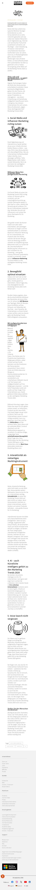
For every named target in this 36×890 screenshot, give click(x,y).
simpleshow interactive (8, 803)
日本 (26, 886)
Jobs (3, 765)
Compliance (5, 824)
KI (25, 746)
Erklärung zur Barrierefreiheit (10, 860)
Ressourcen (5, 840)
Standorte (5, 767)
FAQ (3, 844)
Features (4, 795)
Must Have (24, 444)
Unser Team (5, 763)
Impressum (5, 856)
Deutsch (19, 886)
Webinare (5, 842)
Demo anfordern (6, 848)
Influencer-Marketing (19, 258)
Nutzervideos (6, 786)
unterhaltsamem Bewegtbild (18, 436)
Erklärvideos (14, 422)
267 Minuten (24, 301)
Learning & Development (9, 815)
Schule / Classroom (7, 784)
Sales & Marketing (7, 819)
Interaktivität (12, 496)
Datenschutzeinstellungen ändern (11, 858)
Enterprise (5, 780)
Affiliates (4, 769)
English (11, 886)
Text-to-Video (6, 797)
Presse (4, 771)
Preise (4, 799)
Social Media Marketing (16, 743)
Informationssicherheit (8, 805)
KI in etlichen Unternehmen (13, 586)
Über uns (4, 761)
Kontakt (4, 846)
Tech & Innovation (7, 822)
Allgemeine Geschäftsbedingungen (12, 852)
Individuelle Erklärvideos (9, 801)
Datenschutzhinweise (8, 854)
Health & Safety (6, 826)
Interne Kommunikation (8, 817)
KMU (3, 782)
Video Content (10, 746)
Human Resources (7, 821)
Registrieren (29, 3)
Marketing (19, 746)
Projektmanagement (8, 828)
